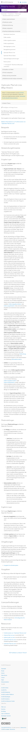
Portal (2, 671)
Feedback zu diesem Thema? (19, 652)
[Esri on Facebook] (5, 723)
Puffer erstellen (7, 37)
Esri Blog (3, 711)
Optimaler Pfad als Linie (9, 52)
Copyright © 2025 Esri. (6, 727)
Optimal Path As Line (9, 635)
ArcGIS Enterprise (8, 2)
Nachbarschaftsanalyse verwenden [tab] (11, 31)
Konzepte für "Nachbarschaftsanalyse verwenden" (13, 65)
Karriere (3, 709)
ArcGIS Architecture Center (8, 701)
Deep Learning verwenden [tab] (9, 75)
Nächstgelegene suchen (9, 46)
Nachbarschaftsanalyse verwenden (11, 15)
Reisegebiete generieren (9, 49)
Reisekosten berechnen (9, 34)
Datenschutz (23, 727)
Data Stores (4, 675)
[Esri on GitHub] (7, 723)
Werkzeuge (18, 13)
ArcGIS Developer (5, 696)
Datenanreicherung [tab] (8, 25)
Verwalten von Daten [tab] (8, 69)
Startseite (3, 668)
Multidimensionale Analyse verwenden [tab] (12, 78)
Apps (2, 679)
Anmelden (24, 2)
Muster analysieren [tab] (8, 28)
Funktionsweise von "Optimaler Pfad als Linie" (15, 633)
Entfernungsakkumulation (10, 40)
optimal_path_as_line (9, 637)
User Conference (5, 713)
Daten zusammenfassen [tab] (9, 19)
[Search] (19, 2)
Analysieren (11, 13)
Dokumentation (5, 682)
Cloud (2, 677)
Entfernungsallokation (9, 43)
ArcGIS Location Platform (7, 694)
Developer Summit (6, 715)
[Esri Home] (4, 719)
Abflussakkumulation (16, 359)
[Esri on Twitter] (2, 723)
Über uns (3, 707)
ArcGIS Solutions (5, 699)
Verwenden (4, 13)
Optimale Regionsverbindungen (11, 58)
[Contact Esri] (9, 723)
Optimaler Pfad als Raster (10, 55)
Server (2, 673)
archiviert (21, 92)
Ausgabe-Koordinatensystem (11, 565)
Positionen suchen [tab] (7, 22)
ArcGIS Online (4, 687)
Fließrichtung (22, 354)
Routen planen (7, 61)
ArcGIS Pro (4, 690)
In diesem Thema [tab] (6, 103)
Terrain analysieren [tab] (8, 72)
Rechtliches (12, 729)
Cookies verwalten (5, 729)
